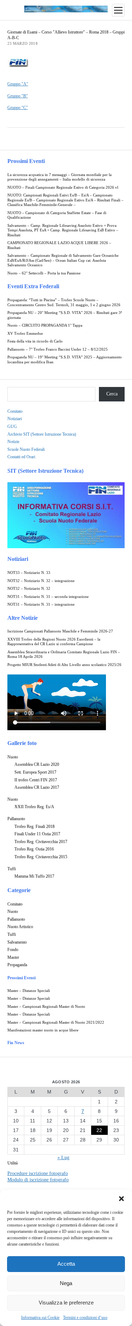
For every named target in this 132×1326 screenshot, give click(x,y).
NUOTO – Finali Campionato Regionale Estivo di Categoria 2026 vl (62, 187)
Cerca (112, 393)
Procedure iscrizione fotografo (37, 1173)
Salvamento (17, 942)
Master (13, 957)
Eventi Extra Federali (33, 286)
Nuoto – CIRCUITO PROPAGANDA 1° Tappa (44, 325)
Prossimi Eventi (26, 161)
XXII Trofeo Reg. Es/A (34, 806)
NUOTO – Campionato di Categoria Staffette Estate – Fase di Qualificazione (56, 215)
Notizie (13, 441)
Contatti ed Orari (21, 456)
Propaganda (17, 964)
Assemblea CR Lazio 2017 (36, 787)
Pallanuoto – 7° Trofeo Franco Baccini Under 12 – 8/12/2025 (57, 349)
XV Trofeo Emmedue (25, 333)
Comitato (15, 411)
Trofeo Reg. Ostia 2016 (34, 849)
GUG (12, 426)
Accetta (66, 1264)
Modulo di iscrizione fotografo (38, 1179)
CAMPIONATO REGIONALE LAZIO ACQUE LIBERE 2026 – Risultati (59, 245)
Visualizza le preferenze (66, 1303)
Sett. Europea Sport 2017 (35, 772)
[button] (121, 1198)
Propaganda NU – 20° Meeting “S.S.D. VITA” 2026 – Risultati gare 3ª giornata (64, 315)
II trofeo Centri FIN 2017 (35, 779)
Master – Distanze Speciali (28, 991)
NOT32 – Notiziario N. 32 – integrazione (41, 581)
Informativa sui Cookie (40, 1317)
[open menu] (118, 10)
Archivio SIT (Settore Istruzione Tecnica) (41, 434)
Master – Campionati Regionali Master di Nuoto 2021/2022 (55, 1022)
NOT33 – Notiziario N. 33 (28, 573)
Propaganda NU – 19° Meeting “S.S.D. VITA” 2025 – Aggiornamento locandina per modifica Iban (64, 359)
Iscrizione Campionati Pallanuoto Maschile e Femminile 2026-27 (60, 631)
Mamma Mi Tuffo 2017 (34, 876)
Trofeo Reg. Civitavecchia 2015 (40, 856)
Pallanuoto (16, 818)
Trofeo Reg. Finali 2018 (34, 826)
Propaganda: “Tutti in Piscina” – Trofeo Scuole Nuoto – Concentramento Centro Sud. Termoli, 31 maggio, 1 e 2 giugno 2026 (63, 302)
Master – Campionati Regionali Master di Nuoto (46, 1007)
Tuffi (11, 868)
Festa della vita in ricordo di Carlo (35, 341)
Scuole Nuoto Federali (26, 449)
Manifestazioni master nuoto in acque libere (42, 1030)
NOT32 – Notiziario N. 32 (28, 589)
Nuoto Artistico (20, 926)
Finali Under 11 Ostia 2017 (37, 833)
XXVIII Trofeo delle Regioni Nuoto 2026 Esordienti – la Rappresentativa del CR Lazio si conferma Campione (53, 641)
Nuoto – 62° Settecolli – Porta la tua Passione (44, 273)
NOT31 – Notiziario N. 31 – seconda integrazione (48, 597)
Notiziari (14, 418)
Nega (66, 1283)
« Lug (63, 1157)
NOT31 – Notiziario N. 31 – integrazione (41, 604)
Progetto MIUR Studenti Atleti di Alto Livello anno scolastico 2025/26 (64, 665)
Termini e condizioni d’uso (85, 1317)
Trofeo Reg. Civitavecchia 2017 (40, 841)
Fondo (12, 949)
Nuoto (12, 757)
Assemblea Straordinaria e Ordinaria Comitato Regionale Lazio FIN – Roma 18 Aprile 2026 (63, 654)
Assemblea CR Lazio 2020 (36, 764)
